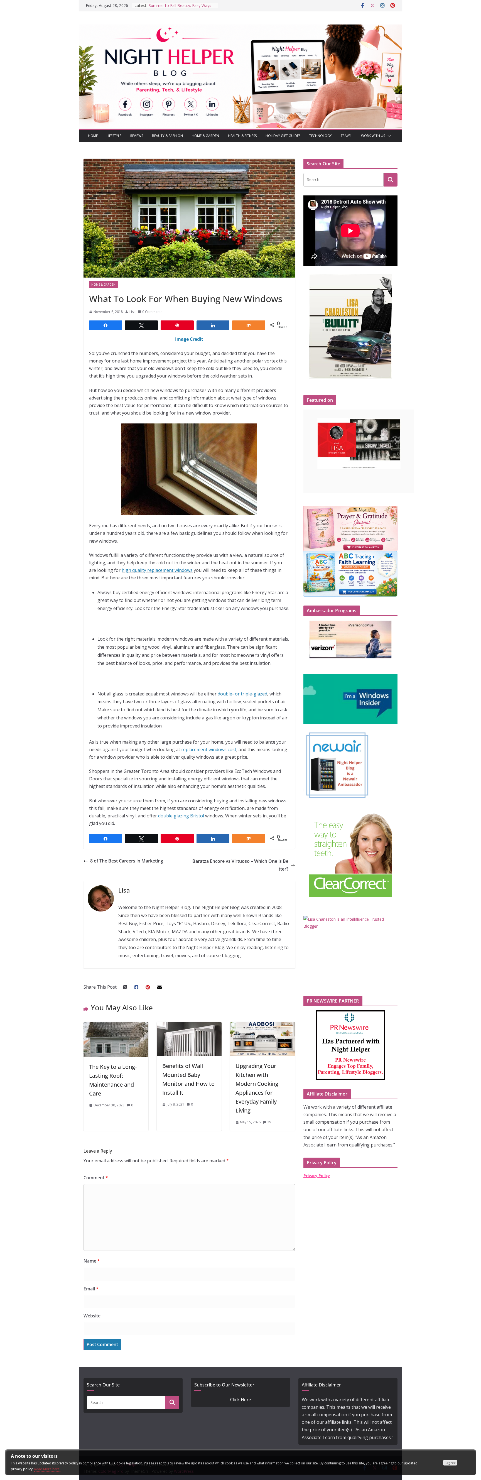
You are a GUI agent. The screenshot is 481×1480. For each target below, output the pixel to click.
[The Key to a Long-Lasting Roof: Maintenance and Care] (116, 1026)
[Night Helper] (240, 28)
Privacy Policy (316, 1175)
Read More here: (47, 1469)
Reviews (136, 135)
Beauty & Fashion (167, 135)
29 (269, 1122)
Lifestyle (114, 135)
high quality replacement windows (157, 570)
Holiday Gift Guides (283, 135)
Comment (96, 1178)
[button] (388, 136)
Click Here (240, 1399)
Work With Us (373, 135)
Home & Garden (205, 135)
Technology (320, 135)
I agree (450, 1462)
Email (91, 1289)
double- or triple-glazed (242, 694)
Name (92, 1261)
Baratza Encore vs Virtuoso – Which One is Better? (240, 865)
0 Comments (152, 311)
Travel (346, 135)
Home (93, 135)
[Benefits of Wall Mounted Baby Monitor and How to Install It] (189, 1026)
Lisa (132, 311)
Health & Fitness (242, 135)
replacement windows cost (208, 749)
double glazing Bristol (181, 816)
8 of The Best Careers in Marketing (126, 861)
